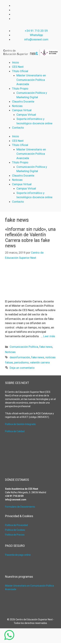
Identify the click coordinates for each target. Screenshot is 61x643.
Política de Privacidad (16, 525)
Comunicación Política (24, 346)
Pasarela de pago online (18, 554)
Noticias (17, 106)
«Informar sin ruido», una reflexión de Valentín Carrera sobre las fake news (30, 237)
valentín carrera (40, 362)
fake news (45, 346)
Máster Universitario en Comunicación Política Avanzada (31, 80)
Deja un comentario (22, 367)
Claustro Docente (23, 101)
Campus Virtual (26, 114)
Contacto (18, 127)
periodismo (21, 362)
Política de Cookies (15, 530)
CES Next (18, 66)
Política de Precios (15, 534)
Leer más (49, 336)
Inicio (15, 62)
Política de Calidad (15, 431)
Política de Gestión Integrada (20, 424)
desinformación (20, 357)
